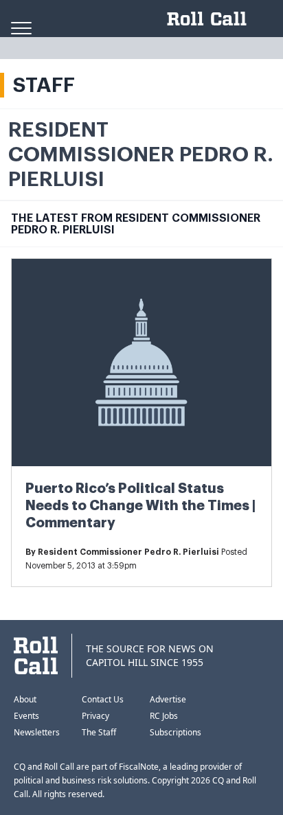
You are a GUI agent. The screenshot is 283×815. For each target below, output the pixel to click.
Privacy (95, 716)
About (25, 699)
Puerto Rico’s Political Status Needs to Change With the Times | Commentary (140, 505)
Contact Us (103, 699)
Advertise (168, 699)
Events (26, 716)
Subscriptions (175, 732)
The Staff (99, 732)
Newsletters (37, 732)
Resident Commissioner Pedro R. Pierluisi (128, 552)
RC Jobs (164, 716)
